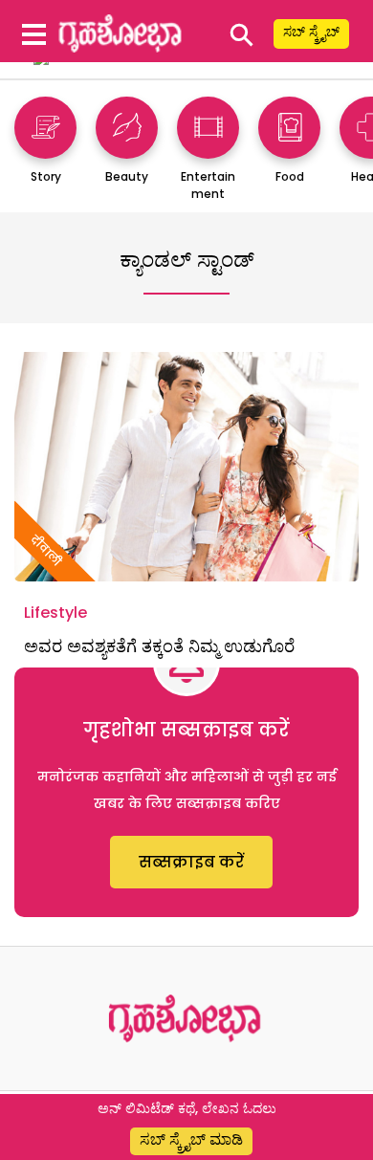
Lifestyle (55, 613)
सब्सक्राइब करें (191, 862)
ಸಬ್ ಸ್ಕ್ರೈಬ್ (311, 31)
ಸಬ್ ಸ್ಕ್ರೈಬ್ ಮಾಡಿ (191, 1139)
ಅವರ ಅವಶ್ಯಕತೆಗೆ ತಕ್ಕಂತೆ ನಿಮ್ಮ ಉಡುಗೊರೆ (159, 646)
